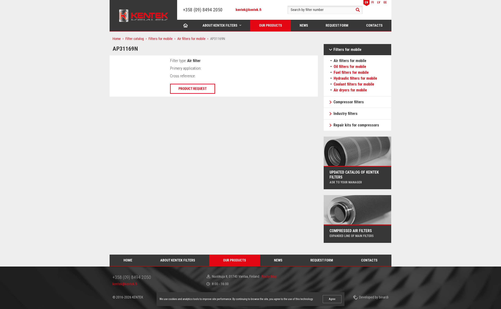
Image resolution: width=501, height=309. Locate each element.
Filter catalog (134, 39)
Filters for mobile (161, 39)
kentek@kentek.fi (248, 10)
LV (378, 2)
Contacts (374, 25)
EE (385, 2)
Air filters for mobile (191, 39)
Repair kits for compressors (356, 125)
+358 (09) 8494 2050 (203, 10)
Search (358, 10)
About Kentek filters (220, 25)
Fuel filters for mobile (351, 72)
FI (372, 2)
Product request (192, 88)
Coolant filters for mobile (354, 84)
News (304, 25)
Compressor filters (348, 102)
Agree (332, 299)
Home (185, 25)
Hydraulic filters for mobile (355, 78)
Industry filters (345, 113)
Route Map (269, 276)
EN (366, 2)
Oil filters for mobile (350, 66)
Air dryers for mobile (350, 90)
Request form (337, 25)
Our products (270, 25)
